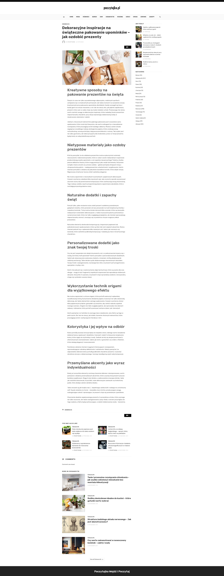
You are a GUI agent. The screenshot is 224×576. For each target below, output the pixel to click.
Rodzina (120, 17)
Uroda (135, 17)
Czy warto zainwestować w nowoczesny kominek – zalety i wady (107, 541)
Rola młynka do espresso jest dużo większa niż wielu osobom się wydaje (83, 431)
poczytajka (71, 42)
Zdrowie (143, 17)
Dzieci (128, 17)
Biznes (94, 17)
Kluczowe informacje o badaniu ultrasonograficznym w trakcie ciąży (119, 446)
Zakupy (151, 17)
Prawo (137, 102)
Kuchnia (138, 87)
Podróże (138, 99)
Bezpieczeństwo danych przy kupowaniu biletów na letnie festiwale (152, 54)
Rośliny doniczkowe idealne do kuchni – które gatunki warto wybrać (109, 499)
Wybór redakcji (140, 118)
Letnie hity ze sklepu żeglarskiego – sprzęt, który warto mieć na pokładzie (118, 431)
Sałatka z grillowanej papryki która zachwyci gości (151, 28)
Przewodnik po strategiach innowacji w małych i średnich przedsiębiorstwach (152, 45)
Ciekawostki (110, 17)
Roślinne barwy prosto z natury (150, 63)
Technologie (139, 112)
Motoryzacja (139, 96)
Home (71, 17)
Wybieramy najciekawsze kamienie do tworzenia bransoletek (81, 446)
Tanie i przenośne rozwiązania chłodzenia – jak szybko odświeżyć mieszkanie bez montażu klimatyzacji (108, 479)
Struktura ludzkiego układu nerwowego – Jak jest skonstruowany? (109, 520)
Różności (86, 17)
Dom (101, 17)
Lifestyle (138, 90)
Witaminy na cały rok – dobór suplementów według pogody (152, 36)
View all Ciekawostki (95, 559)
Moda (78, 17)
